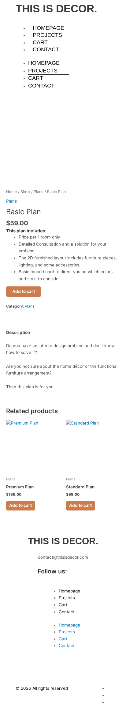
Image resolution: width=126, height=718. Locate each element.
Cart (40, 42)
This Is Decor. (56, 8)
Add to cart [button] (20, 505)
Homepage (48, 28)
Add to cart (23, 291)
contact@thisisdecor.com (63, 557)
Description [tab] (18, 332)
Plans (38, 191)
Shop (25, 191)
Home (11, 191)
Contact (46, 49)
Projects (47, 35)
